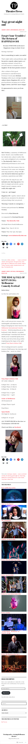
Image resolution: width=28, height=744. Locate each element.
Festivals (13, 271)
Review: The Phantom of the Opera (10, 654)
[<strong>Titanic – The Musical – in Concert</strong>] (14, 643)
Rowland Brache (18, 265)
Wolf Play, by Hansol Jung (8, 539)
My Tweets (4, 722)
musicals (8, 265)
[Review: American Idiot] (14, 584)
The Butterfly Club (13, 221)
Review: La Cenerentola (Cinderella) (11, 594)
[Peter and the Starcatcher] (14, 495)
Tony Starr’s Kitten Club (13, 343)
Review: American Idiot (7, 575)
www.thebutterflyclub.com (17, 235)
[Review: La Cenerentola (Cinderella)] (14, 603)
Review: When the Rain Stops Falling (10, 560)
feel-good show (17, 261)
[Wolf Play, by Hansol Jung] (14, 549)
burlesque (9, 474)
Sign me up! (6, 693)
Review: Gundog (5, 612)
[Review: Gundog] (14, 622)
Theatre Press (14, 11)
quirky (11, 265)
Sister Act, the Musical (7, 504)
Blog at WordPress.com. (14, 738)
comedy (3, 475)
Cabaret (3, 29)
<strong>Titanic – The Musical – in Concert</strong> (10, 632)
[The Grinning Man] (14, 530)
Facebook (18, 427)
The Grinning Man (6, 520)
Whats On (21, 29)
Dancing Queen (9, 261)
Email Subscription (7, 679)
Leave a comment (22, 260)
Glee (23, 261)
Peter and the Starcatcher (8, 487)
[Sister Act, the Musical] (14, 512)
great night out (5, 263)
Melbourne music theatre (15, 263)
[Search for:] (14, 703)
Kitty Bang (22, 475)
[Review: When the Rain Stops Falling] (14, 567)
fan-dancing (9, 475)
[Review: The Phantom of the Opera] (14, 663)
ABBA (8, 260)
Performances (14, 29)
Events (8, 29)
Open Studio (5, 412)
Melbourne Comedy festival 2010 (9, 477)
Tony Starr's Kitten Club (7, 479)
